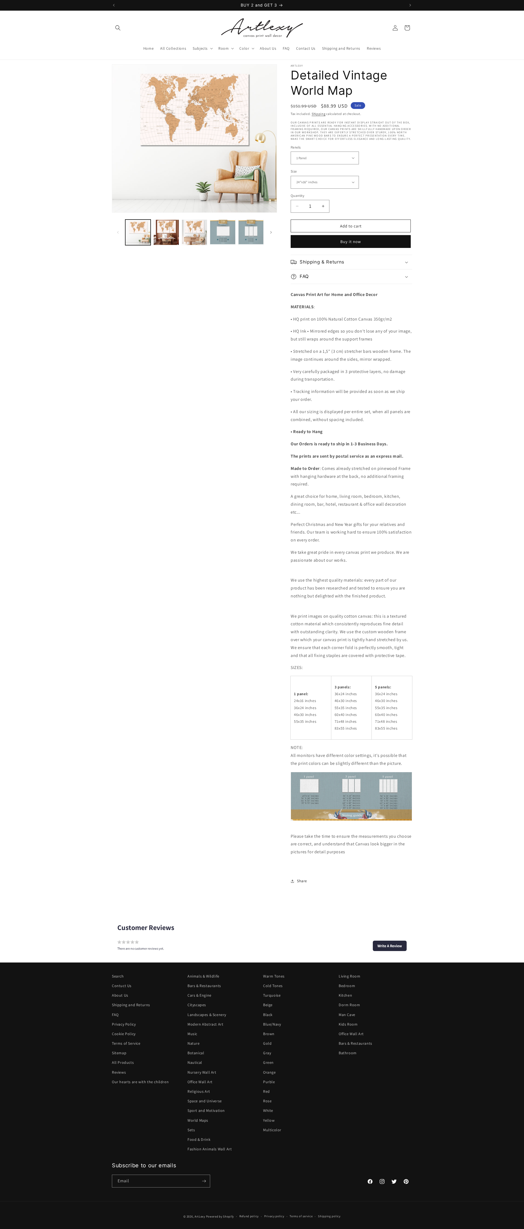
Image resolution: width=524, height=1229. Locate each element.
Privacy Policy (124, 1024)
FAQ (115, 1014)
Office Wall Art (200, 1081)
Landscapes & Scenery (206, 1014)
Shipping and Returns (131, 1004)
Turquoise (272, 995)
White (268, 1110)
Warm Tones (274, 976)
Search (118, 976)
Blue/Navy (272, 1024)
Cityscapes (196, 1004)
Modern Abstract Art (205, 1024)
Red (266, 1091)
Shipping (319, 114)
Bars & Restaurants (204, 985)
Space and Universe (204, 1100)
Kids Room (348, 1024)
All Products (123, 1062)
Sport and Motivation (206, 1110)
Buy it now (350, 241)
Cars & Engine (199, 995)
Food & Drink (198, 1139)
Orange (269, 1072)
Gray (267, 1052)
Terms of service (301, 1216)
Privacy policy (274, 1216)
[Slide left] (118, 232)
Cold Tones (273, 985)
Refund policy (249, 1216)
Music (192, 1033)
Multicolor (272, 1129)
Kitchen (345, 995)
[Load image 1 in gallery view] (138, 232)
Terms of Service (126, 1043)
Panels (295, 147)
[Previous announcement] (114, 5)
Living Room (350, 976)
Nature (193, 1043)
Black (268, 1014)
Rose (267, 1100)
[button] (118, 28)
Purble (269, 1081)
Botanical (195, 1052)
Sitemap (119, 1052)
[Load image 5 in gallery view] (251, 232)
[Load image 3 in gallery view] (194, 232)
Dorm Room (349, 1004)
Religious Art (198, 1091)
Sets (191, 1129)
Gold (267, 1043)
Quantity (297, 195)
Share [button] (302, 880)
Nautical (194, 1062)
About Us (120, 995)
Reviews (119, 1072)
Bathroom (348, 1052)
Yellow (269, 1120)
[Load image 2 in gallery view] (166, 232)
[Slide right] (271, 232)
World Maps (197, 1120)
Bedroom (347, 985)
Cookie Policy (124, 1033)
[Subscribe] (204, 1181)
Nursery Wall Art (201, 1072)
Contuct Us (122, 985)
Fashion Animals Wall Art (209, 1149)
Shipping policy (329, 1216)
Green (268, 1062)
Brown (269, 1033)
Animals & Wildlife (203, 976)
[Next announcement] (410, 5)
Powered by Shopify (220, 1216)
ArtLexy (200, 1216)
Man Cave (347, 1014)
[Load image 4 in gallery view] (222, 232)
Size (294, 171)
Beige (268, 1004)
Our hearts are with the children (140, 1081)
